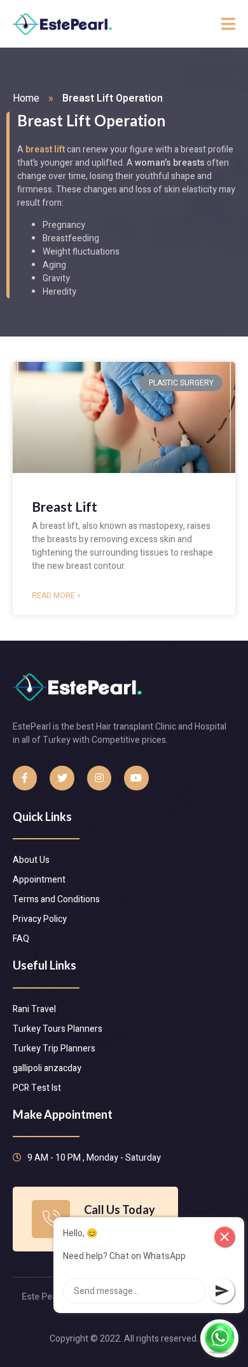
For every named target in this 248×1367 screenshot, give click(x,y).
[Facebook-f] (25, 778)
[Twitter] (62, 778)
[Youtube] (136, 778)
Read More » (56, 595)
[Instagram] (99, 778)
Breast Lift (64, 506)
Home (26, 98)
